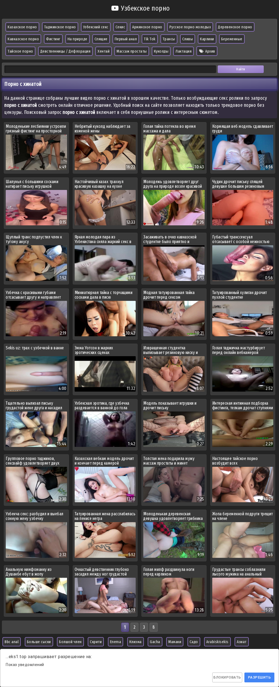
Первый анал (126, 39)
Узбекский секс (95, 27)
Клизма (135, 641)
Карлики (207, 39)
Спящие (101, 39)
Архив (209, 51)
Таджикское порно (60, 27)
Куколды (161, 51)
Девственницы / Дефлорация (65, 51)
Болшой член (70, 641)
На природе (77, 39)
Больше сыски (39, 641)
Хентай (104, 51)
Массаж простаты (132, 51)
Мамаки (174, 641)
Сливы (187, 39)
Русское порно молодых (190, 27)
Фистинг (53, 39)
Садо (194, 641)
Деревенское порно (235, 27)
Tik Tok (150, 39)
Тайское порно (20, 51)
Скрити (96, 641)
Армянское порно (147, 27)
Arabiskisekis (217, 641)
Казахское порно (22, 27)
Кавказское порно (23, 39)
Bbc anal (12, 641)
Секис (120, 27)
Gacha (155, 641)
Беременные (231, 39)
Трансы (169, 39)
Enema (115, 641)
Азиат (242, 641)
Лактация (183, 51)
